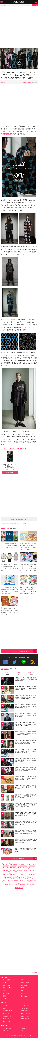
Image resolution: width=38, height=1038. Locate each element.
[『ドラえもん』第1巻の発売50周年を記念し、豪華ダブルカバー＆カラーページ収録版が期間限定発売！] (9, 580)
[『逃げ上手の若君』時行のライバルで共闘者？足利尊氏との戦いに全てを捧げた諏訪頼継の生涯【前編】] (7, 708)
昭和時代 (15, 884)
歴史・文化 (24, 996)
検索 (36, 2)
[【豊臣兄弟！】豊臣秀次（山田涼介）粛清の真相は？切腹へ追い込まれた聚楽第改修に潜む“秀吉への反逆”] (7, 771)
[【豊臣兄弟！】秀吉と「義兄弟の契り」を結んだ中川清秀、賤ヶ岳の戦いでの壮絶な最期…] (7, 789)
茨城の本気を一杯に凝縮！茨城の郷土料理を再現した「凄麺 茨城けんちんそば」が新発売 (26, 850)
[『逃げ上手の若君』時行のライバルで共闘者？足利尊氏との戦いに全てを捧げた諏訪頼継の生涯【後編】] (7, 753)
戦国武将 (13, 867)
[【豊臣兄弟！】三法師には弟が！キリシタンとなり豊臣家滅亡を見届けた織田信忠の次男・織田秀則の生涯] (7, 699)
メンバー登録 (35, 5)
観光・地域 (6, 993)
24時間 (7, 673)
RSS (33, 662)
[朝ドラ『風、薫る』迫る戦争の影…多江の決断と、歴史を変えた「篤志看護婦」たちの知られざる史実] (7, 690)
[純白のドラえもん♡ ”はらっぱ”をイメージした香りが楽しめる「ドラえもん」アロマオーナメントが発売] (28, 536)
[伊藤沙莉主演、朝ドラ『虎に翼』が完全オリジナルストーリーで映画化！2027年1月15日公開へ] (7, 717)
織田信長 (23, 874)
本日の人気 (6, 1019)
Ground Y (5, 523)
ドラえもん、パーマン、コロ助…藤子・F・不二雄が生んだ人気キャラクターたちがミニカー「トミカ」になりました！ (28, 568)
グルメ (4, 990)
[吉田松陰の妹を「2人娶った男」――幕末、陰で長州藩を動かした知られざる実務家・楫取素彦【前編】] (7, 816)
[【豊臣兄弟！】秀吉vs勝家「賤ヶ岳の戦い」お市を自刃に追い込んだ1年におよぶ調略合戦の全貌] (7, 681)
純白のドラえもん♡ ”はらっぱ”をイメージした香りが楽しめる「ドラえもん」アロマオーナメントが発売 (28, 546)
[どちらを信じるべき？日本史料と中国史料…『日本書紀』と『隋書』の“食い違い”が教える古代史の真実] (7, 735)
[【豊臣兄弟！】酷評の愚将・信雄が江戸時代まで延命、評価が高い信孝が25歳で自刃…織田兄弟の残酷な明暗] (7, 744)
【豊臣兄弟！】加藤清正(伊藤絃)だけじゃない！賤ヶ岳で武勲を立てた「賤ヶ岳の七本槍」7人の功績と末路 (26, 805)
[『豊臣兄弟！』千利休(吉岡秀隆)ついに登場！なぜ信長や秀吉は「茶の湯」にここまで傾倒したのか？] (7, 843)
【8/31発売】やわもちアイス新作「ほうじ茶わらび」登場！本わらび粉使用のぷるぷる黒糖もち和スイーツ (25, 778)
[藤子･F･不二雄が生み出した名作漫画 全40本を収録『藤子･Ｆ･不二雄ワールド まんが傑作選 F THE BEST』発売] (28, 580)
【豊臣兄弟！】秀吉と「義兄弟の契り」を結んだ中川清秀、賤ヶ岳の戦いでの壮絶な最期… (25, 787)
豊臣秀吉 (16, 881)
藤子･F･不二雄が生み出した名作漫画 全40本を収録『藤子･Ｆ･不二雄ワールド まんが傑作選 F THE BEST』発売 (28, 590)
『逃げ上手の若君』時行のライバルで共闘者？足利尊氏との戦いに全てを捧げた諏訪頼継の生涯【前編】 (25, 706)
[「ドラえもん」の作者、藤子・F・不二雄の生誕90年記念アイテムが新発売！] (9, 536)
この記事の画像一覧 (20, 519)
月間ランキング (7, 1021)
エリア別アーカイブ (8, 1016)
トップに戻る (33, 973)
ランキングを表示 (18, 858)
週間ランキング (25, 1019)
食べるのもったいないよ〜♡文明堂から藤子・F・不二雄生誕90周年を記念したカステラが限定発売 (9, 611)
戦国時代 (15, 864)
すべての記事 (6, 980)
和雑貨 (22, 988)
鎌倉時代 (7, 884)
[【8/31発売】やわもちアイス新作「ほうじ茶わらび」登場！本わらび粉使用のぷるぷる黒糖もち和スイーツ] (7, 780)
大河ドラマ (24, 864)
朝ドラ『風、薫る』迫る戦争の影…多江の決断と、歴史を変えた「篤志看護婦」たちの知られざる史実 (25, 688)
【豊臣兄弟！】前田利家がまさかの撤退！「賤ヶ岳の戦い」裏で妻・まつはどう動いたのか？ (25, 760)
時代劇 (32, 871)
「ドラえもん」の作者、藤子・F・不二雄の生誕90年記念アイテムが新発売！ (9, 545)
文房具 (31, 877)
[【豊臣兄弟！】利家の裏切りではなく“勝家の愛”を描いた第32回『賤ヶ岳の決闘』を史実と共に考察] (7, 825)
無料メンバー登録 (25, 1013)
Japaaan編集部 (27, 82)
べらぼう (15, 874)
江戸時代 (6, 864)
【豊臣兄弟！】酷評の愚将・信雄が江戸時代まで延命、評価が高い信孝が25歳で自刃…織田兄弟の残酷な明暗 (25, 742)
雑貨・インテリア (7, 988)
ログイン (29, 5)
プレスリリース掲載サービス (18, 651)
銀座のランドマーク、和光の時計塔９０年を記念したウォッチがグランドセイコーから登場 (9, 567)
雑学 (7, 871)
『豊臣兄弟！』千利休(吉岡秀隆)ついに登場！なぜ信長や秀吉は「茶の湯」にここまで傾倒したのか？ (26, 841)
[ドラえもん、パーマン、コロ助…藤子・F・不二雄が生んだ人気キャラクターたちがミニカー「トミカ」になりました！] (28, 557)
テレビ (7, 874)
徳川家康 (9, 877)
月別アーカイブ (25, 1016)
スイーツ (32, 867)
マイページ (6, 1013)
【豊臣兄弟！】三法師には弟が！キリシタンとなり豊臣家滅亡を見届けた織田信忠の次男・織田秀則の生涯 (25, 697)
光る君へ (23, 884)
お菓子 (13, 871)
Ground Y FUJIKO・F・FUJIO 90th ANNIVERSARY (10, 466)
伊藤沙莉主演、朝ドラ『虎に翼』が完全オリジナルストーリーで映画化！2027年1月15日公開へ (26, 715)
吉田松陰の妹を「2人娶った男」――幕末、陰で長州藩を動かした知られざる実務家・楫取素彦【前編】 (25, 814)
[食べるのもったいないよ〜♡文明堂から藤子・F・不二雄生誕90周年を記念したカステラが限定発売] (9, 601)
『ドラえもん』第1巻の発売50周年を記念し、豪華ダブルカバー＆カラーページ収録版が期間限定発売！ (9, 590)
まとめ (22, 980)
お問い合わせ (24, 1011)
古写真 (4, 998)
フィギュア (25, 881)
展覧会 (33, 881)
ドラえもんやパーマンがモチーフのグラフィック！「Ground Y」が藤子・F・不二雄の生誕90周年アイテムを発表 (19, 75)
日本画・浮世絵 (25, 982)
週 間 (19, 673)
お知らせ (5, 1008)
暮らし (4, 996)
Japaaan (19, 1)
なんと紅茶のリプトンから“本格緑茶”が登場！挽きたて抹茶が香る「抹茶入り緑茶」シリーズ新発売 (25, 796)
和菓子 (22, 990)
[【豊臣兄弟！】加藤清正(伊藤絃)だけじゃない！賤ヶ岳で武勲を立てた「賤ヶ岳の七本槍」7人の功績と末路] (7, 807)
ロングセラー (23, 867)
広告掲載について (7, 1011)
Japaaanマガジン (25, 1005)
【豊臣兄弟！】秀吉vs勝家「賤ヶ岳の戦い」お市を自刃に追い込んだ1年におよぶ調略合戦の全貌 (26, 679)
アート (4, 982)
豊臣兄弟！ (7, 881)
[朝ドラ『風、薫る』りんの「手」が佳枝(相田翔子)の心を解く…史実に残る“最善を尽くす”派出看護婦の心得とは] (7, 834)
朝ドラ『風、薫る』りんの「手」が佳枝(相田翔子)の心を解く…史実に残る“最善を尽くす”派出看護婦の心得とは (25, 832)
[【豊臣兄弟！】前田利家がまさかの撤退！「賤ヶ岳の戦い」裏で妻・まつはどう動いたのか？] (7, 762)
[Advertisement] (19, 27)
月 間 (31, 673)
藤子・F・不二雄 (21, 523)
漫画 (12, 523)
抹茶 (16, 877)
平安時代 (32, 864)
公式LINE (23, 662)
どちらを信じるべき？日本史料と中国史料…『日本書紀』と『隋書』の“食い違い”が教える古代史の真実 (25, 733)
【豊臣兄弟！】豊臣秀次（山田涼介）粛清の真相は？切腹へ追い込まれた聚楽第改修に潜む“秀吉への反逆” (25, 769)
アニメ (6, 867)
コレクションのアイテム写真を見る (13, 448)
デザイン (23, 877)
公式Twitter (14, 662)
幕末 (19, 871)
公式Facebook (5, 662)
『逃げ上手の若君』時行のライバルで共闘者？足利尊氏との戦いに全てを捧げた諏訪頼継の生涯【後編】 (25, 751)
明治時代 (31, 874)
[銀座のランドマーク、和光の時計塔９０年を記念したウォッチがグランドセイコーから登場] (9, 557)
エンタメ (23, 993)
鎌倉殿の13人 (19, 887)
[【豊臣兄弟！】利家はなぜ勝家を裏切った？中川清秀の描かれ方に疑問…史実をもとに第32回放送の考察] (7, 726)
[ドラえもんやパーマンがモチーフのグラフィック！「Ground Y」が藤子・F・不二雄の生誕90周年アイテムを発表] (19, 59)
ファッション (4, 82)
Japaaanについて (25, 1008)
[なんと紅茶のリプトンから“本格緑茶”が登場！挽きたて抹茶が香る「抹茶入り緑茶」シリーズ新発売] (7, 798)
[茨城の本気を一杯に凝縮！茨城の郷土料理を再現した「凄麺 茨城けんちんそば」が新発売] (7, 852)
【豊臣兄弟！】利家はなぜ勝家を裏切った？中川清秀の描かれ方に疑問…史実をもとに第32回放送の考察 (25, 724)
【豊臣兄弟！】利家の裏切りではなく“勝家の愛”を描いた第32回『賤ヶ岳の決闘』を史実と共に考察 (26, 823)
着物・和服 (24, 985)
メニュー (1, 2)
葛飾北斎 (32, 884)
